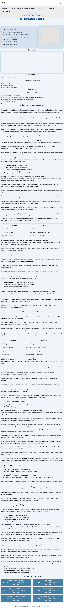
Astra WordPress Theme (42, 606)
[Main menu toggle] (60, 3)
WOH (4, 3)
